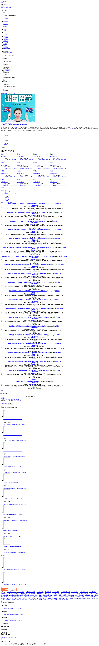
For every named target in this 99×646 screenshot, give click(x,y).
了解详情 (5, 18)
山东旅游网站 (20, 592)
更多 (7, 200)
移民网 (5, 44)
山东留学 (3, 127)
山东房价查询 (31, 593)
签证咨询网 (32, 384)
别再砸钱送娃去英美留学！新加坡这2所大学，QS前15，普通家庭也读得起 (31, 308)
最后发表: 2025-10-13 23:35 (43, 159)
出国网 (5, 34)
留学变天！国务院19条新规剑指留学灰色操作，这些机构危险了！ (31, 203)
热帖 (8, 202)
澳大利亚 (5, 595)
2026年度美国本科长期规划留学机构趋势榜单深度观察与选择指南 (31, 361)
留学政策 (5, 47)
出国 (2, 7)
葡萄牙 (24, 598)
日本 (29, 598)
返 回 (2, 390)
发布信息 (20, 620)
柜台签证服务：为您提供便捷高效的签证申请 (27, 381)
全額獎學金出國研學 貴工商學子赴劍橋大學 (12, 483)
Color (3, 399)
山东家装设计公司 (30, 592)
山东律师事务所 (84, 592)
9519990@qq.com (5, 637)
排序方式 (6, 199)
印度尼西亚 (47, 599)
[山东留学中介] (18, 121)
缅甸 (2, 598)
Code (14, 399)
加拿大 (22, 596)
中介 (4, 45)
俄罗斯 (55, 595)
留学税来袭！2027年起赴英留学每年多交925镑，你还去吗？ (31, 326)
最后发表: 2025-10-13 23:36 (59, 159)
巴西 (21, 595)
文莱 (93, 598)
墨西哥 (11, 598)
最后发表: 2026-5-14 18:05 (9, 176)
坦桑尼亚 (75, 598)
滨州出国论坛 (36, 165)
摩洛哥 (6, 598)
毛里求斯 (78, 596)
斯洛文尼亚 (61, 598)
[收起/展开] (4, 147)
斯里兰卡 (54, 598)
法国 (60, 595)
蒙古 (87, 596)
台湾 (67, 598)
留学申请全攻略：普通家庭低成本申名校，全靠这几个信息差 (31, 291)
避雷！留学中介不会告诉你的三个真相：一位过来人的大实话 (31, 299)
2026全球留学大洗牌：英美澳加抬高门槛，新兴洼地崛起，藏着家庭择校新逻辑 (31, 264)
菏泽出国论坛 (20, 156)
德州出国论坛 (20, 165)
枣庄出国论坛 (53, 156)
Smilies (17, 399)
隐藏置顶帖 (11, 203)
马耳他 (66, 596)
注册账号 (5, 620)
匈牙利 (32, 599)
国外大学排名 (6, 39)
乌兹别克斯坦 (6, 599)
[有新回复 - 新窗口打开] (52, 381)
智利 (67, 599)
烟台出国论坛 (36, 173)
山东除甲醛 (48, 592)
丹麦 (44, 595)
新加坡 (22, 599)
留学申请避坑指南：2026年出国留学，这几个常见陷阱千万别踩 (31, 238)
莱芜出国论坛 (53, 165)
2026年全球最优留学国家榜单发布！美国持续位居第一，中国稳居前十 (31, 212)
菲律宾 (64, 595)
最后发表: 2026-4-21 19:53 (9, 159)
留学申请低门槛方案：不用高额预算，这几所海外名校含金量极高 (31, 273)
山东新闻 (20, 614)
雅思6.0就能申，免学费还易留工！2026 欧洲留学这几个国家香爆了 (31, 352)
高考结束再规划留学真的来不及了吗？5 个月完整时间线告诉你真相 (31, 229)
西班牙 (13, 599)
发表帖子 (10, 403)
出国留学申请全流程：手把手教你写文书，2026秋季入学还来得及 (31, 343)
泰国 (71, 598)
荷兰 (9, 596)
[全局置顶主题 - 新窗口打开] (58, 203)
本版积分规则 (4, 403)
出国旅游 (5, 36)
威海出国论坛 (53, 173)
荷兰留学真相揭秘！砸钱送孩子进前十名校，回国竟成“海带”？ (31, 370)
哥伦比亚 (81, 595)
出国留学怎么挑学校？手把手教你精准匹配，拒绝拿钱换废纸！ (31, 317)
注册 (4, 29)
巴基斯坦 (11, 595)
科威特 (40, 596)
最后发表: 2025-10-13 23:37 (10, 168)
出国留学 (5, 38)
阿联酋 (78, 593)
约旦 (60, 599)
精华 (11, 202)
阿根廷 (73, 593)
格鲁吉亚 (87, 595)
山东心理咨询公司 (65, 592)
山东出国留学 (47, 593)
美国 (83, 596)
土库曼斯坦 (87, 598)
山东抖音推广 (92, 592)
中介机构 (15, 614)
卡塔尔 (35, 596)
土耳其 (81, 598)
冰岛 (36, 595)
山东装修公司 (40, 592)
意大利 (40, 599)
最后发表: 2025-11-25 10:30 (59, 185)
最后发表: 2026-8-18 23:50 (26, 159)
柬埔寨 (27, 596)
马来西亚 (72, 596)
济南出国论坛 (20, 182)
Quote (11, 399)
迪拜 (51, 595)
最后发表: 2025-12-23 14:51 (10, 185)
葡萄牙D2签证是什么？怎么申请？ (10, 530)
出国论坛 (3, 93)
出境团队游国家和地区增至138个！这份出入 (12, 466)
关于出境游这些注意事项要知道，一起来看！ (12, 419)
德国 (47, 595)
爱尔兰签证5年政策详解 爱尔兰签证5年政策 (12, 498)
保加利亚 (26, 595)
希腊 (18, 599)
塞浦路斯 (41, 598)
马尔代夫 (61, 596)
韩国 (5, 596)
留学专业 (5, 41)
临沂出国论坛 (36, 182)
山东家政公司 (55, 592)
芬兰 (72, 595)
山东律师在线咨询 (11, 592)
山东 (15, 93)
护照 (9, 7)
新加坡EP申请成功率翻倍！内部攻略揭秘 (12, 546)
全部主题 (6, 197)
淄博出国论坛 (4, 182)
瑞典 (33, 598)
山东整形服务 (23, 593)
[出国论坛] (3, 1)
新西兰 (27, 599)
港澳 (76, 595)
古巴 (92, 595)
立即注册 (19, 400)
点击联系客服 (8, 53)
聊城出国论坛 (4, 190)
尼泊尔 (16, 598)
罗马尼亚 (54, 596)
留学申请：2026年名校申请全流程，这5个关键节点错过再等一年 (30, 282)
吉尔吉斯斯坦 (15, 596)
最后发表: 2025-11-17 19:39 (26, 185)
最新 (2, 202)
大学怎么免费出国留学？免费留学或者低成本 (12, 451)
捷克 (31, 596)
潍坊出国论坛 (20, 173)
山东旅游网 (3, 593)
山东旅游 (5, 608)
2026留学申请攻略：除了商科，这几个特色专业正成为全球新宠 (31, 334)
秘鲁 (95, 596)
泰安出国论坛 (36, 156)
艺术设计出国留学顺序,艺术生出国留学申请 (12, 435)
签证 (7, 7)
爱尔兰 (93, 593)
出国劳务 (5, 42)
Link (9, 399)
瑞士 (36, 598)
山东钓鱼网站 (74, 592)
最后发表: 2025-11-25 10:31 (10, 193)
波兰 (40, 595)
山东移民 (10, 614)
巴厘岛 (17, 595)
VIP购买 (15, 620)
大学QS (15, 608)
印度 (52, 599)
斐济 (69, 595)
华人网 (62, 593)
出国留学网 (34, 205)
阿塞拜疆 (83, 593)
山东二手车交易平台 (13, 593)
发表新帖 (5, 144)
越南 (63, 599)
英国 (56, 599)
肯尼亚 (45, 596)
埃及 (88, 593)
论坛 (6, 48)
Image (6, 399)
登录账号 (10, 620)
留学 (4, 7)
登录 (4, 31)
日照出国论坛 (4, 156)
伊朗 (36, 599)
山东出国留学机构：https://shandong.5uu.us (14, 124)
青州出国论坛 (4, 173)
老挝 (50, 596)
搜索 (2, 2)
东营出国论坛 (4, 165)
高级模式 (3, 398)
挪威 (20, 598)
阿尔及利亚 (67, 593)
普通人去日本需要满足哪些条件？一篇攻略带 (12, 514)
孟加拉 (91, 596)
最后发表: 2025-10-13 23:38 (43, 168)
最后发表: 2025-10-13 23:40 (59, 168)
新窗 (7, 196)
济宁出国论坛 (53, 182)
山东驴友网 (39, 593)
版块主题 (34, 379)
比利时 (32, 595)
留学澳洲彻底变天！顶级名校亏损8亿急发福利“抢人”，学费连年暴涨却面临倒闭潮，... (31, 247)
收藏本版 (5, 143)
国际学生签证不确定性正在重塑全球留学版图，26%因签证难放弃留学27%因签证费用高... (31, 256)
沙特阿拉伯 (48, 598)
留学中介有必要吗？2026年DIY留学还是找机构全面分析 (30, 221)
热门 (5, 202)
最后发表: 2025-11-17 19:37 (26, 176)
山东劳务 (5, 614)
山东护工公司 (55, 593)
